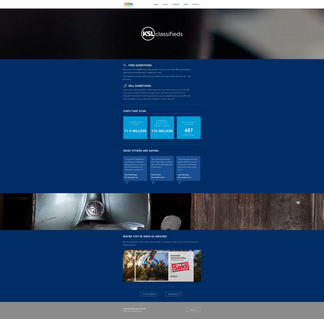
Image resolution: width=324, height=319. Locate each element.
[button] (156, 4)
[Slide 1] (159, 279)
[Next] (198, 266)
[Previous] (125, 266)
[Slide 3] (164, 279)
